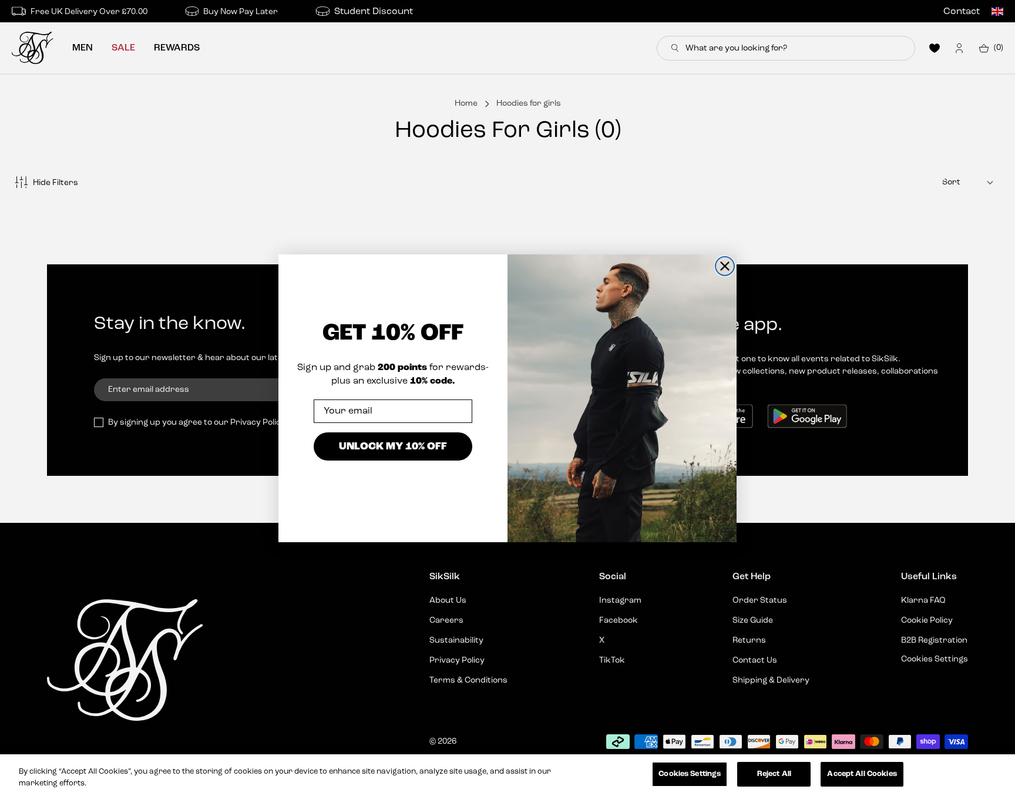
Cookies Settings (689, 774)
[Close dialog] (724, 266)
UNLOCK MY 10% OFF (393, 446)
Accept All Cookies (861, 774)
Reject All (774, 774)
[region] (507, 775)
